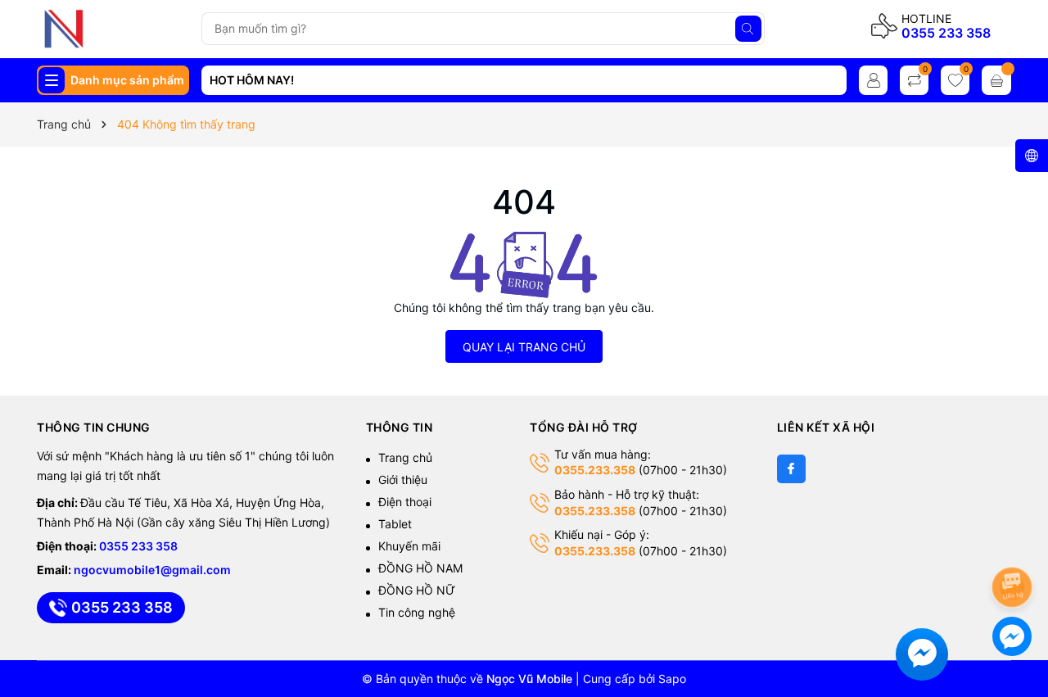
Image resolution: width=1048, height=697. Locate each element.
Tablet (395, 524)
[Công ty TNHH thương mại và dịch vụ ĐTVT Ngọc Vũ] (113, 28)
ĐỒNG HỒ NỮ (416, 590)
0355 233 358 (946, 33)
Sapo (672, 679)
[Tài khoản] (873, 80)
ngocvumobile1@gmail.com (152, 570)
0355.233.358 (594, 470)
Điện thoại (404, 502)
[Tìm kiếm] (748, 29)
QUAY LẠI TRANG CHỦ (524, 347)
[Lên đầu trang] (1015, 543)
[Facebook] (791, 469)
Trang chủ (405, 457)
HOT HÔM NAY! (252, 80)
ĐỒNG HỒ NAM (420, 568)
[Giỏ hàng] (996, 80)
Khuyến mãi (409, 546)
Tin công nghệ (416, 612)
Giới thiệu (402, 480)
